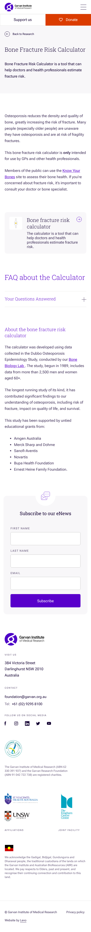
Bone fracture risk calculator (48, 223)
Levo (23, 920)
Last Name (19, 550)
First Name (20, 528)
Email (15, 573)
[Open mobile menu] (83, 7)
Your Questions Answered (30, 299)
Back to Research (23, 34)
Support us (23, 19)
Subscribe (45, 601)
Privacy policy (75, 912)
